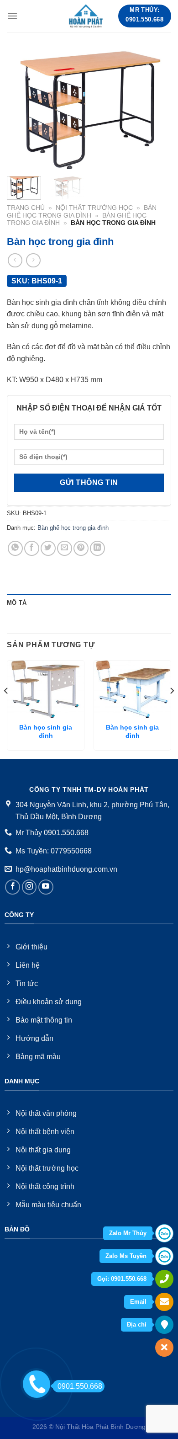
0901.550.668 (80, 1386)
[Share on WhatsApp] (15, 548)
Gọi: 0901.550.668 (122, 1278)
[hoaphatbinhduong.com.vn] (86, 16)
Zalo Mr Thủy (128, 1233)
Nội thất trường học (94, 207)
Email (138, 1301)
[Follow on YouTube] (45, 887)
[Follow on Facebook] (12, 887)
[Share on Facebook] (31, 548)
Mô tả (16, 602)
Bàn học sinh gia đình (45, 731)
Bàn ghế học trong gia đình (82, 211)
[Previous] (21, 110)
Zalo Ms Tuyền (126, 1255)
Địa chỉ (137, 1324)
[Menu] (12, 16)
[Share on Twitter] (48, 548)
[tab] (89, 603)
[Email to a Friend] (64, 548)
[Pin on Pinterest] (81, 548)
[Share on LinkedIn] (97, 548)
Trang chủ (26, 207)
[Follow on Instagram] (29, 887)
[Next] (156, 110)
